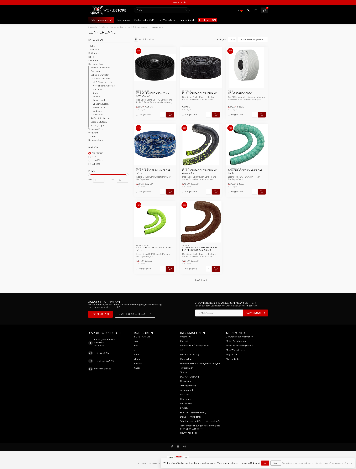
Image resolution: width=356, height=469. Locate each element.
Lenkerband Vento (240, 93)
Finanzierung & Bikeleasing (193, 412)
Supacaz (96, 164)
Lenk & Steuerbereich (138, 27)
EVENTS (138, 363)
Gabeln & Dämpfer (100, 75)
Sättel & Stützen (99, 122)
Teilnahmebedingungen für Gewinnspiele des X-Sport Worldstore (200, 427)
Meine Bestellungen (236, 341)
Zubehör (92, 136)
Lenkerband (158, 27)
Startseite (92, 27)
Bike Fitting (185, 399)
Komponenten (116, 27)
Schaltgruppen (98, 125)
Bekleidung (93, 53)
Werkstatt (93, 133)
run (135, 350)
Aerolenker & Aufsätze (104, 86)
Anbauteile (93, 50)
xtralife (137, 359)
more (136, 354)
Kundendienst (186, 20)
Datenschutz (186, 359)
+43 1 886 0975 (101, 353)
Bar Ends (97, 89)
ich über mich (186, 368)
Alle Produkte (232, 359)
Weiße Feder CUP (144, 20)
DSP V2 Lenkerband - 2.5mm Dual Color (153, 94)
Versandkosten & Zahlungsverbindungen (200, 363)
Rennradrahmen (96, 140)
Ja (265, 463)
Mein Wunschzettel (235, 350)
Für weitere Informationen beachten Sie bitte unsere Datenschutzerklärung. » (317, 463)
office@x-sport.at (102, 368)
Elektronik (93, 60)
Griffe (95, 93)
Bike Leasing (123, 20)
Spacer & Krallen (101, 104)
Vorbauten (98, 111)
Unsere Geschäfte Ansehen (135, 314)
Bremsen (95, 71)
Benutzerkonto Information (239, 337)
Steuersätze (99, 107)
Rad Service (186, 403)
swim (136, 341)
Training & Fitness (96, 129)
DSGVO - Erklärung (189, 377)
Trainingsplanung (188, 385)
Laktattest (185, 394)
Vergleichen (145, 115)
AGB (182, 350)
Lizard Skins (97, 160)
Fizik (94, 157)
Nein (275, 463)
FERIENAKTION (207, 20)
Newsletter (185, 381)
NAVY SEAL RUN (188, 433)
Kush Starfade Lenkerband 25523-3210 (199, 171)
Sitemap (184, 372)
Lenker (96, 97)
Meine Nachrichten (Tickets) (239, 345)
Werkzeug (98, 115)
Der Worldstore (166, 20)
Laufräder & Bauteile (100, 78)
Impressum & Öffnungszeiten (194, 345)
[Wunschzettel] (255, 10)
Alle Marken (97, 153)
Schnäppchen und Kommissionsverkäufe (200, 421)
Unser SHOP (186, 337)
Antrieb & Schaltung (100, 68)
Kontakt (184, 341)
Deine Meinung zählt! (190, 417)
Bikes (91, 57)
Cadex (137, 368)
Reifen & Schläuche (100, 118)
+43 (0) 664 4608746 (104, 361)
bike (104, 27)
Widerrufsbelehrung (190, 354)
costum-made (187, 390)
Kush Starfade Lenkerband (199, 93)
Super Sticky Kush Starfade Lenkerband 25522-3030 (199, 248)
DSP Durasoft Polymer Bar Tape (153, 171)
